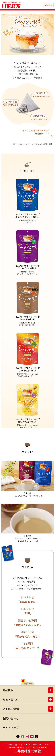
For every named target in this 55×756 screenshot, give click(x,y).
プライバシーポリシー (32, 745)
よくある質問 (11, 708)
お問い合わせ (11, 718)
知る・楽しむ (11, 699)
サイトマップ (11, 727)
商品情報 (8, 690)
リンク (47, 745)
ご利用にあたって (14, 745)
